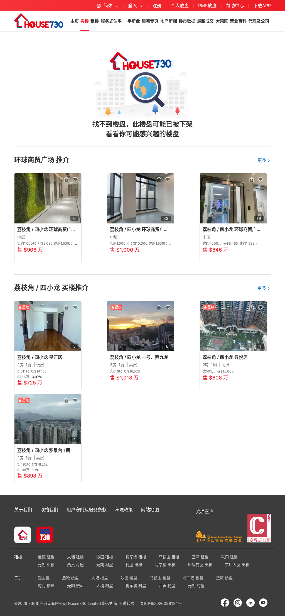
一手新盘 (131, 21)
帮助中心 (235, 5)
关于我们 (23, 509)
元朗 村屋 (104, 564)
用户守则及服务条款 (87, 509)
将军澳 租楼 (136, 556)
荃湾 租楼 (200, 556)
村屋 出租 (134, 564)
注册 (157, 5)
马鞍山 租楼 (169, 556)
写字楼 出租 (165, 564)
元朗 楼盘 (75, 585)
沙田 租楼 (104, 556)
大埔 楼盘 (99, 577)
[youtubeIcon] (263, 602)
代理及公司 (258, 21)
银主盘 (44, 577)
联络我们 (49, 509)
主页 (74, 21)
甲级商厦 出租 (200, 564)
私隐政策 (124, 509)
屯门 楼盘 (46, 585)
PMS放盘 (207, 5)
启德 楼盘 (70, 577)
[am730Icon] (42, 535)
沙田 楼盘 (129, 577)
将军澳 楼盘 (193, 577)
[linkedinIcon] (250, 602)
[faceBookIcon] (225, 602)
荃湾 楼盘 (224, 577)
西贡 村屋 (75, 564)
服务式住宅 (111, 21)
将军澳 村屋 (136, 585)
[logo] (38, 20)
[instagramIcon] (238, 602)
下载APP (262, 5)
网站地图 (150, 509)
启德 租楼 (46, 556)
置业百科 (238, 21)
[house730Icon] (22, 535)
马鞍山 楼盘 (160, 577)
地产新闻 (168, 21)
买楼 (84, 21)
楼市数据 (187, 21)
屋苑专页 (150, 21)
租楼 (94, 21)
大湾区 (222, 21)
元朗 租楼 (46, 564)
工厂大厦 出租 (237, 564)
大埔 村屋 (104, 585)
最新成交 (205, 21)
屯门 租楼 (229, 556)
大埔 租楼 (75, 556)
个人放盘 (180, 5)
